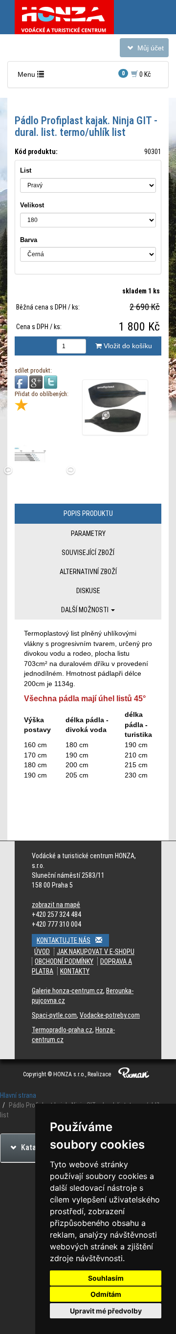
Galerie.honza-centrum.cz (67, 991)
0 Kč (136, 74)
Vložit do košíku (127, 346)
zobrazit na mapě (56, 905)
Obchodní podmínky (64, 961)
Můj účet (144, 50)
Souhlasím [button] (106, 1278)
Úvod (42, 952)
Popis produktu (88, 513)
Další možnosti (85, 610)
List (25, 170)
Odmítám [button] (105, 1294)
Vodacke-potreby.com (110, 1015)
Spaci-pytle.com (54, 1015)
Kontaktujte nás (63, 940)
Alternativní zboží (88, 572)
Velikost (32, 205)
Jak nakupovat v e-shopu (95, 952)
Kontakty (74, 971)
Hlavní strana (18, 1095)
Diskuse (88, 591)
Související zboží (88, 552)
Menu (33, 77)
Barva (28, 240)
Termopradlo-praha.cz (62, 1030)
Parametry (88, 533)
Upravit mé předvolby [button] (106, 1311)
